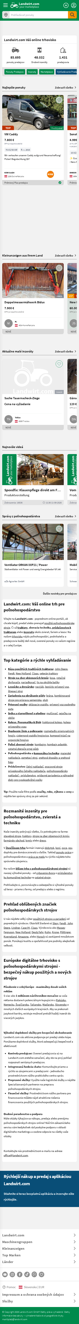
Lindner (15, 927)
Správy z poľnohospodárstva (21, 516)
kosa (52, 678)
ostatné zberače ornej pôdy (23, 749)
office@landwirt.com (16, 1155)
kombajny (40, 744)
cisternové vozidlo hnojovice (32, 735)
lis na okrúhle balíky (48, 682)
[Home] (25, 5)
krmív (29, 840)
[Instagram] (12, 1274)
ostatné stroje (43, 877)
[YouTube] (5, 1274)
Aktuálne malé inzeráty (17, 351)
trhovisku (17, 636)
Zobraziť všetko (64, 87)
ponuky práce (63, 852)
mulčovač (52, 713)
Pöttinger (65, 932)
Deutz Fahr (37, 932)
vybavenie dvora (45, 873)
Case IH (25, 927)
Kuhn (48, 932)
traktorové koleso (52, 722)
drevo (43, 840)
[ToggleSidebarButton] (5, 5)
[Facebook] (19, 1274)
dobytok (49, 848)
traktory (26, 836)
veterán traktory (49, 673)
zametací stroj (29, 757)
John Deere (61, 669)
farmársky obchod (14, 840)
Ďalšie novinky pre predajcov (60, 593)
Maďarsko (48, 1004)
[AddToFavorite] (59, 99)
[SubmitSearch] (72, 14)
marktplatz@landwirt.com (14, 1319)
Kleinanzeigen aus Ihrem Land (22, 255)
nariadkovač (28, 682)
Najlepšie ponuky (13, 87)
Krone (55, 932)
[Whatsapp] (34, 1274)
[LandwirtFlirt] (41, 1274)
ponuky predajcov (15, 71)
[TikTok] (27, 1274)
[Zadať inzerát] (66, 5)
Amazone (23, 936)
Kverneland (10, 936)
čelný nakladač (35, 766)
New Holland (23, 673)
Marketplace (47, 71)
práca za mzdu (36, 856)
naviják (39, 686)
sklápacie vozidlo (38, 704)
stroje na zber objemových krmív (51, 836)
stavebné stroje (12, 836)
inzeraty (32, 71)
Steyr (55, 923)
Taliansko (35, 1004)
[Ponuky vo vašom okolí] (6, 14)
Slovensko (61, 1004)
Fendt (11, 673)
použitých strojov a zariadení (49, 919)
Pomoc (11, 1287)
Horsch (41, 936)
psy (70, 848)
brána (49, 695)
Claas (35, 673)
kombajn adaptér (57, 744)
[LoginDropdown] (74, 5)
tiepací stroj (16, 691)
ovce (64, 848)
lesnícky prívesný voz (57, 686)
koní (57, 848)
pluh (45, 700)
